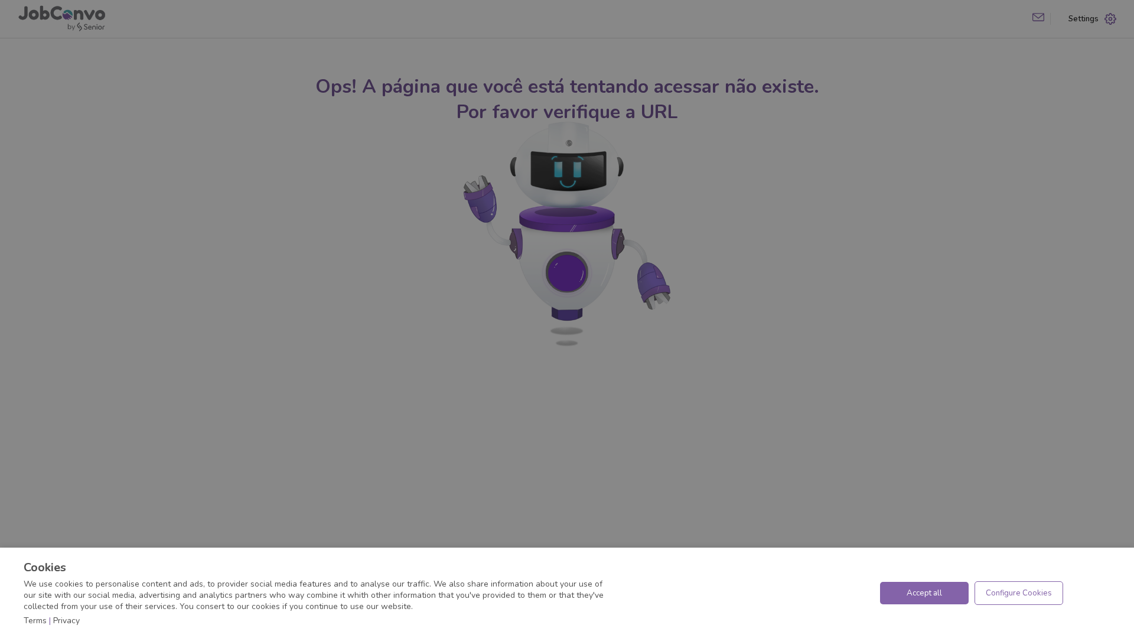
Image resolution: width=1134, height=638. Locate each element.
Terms (35, 620)
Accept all (924, 593)
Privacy (66, 620)
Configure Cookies (1019, 593)
